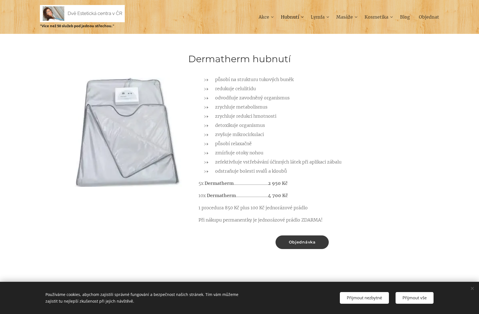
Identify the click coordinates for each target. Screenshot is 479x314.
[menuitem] (266, 17)
